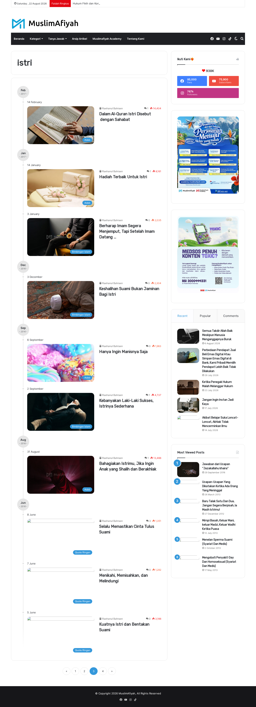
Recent (182, 316)
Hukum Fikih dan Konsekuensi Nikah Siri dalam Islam (105, 3)
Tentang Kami (135, 38)
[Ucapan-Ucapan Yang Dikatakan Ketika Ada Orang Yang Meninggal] (188, 487)
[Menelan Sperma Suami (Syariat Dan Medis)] (188, 545)
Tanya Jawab (56, 38)
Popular (205, 316)
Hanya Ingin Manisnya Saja (123, 351)
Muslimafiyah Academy (107, 38)
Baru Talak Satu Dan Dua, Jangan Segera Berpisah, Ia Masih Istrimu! (219, 505)
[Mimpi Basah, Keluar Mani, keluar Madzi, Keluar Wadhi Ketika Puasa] (188, 525)
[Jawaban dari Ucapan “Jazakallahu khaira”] (188, 469)
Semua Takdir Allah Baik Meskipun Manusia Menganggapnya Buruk (217, 335)
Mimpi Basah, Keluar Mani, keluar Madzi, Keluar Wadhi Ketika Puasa (218, 525)
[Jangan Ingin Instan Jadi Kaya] (188, 405)
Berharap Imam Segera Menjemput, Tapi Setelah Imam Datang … (127, 231)
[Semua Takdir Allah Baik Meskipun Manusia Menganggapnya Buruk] (188, 336)
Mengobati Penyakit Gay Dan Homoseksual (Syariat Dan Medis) (219, 562)
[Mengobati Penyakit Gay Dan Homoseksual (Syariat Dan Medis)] (188, 562)
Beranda (19, 38)
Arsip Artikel (79, 38)
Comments (231, 316)
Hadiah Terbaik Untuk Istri (123, 176)
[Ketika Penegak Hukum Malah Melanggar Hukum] (188, 387)
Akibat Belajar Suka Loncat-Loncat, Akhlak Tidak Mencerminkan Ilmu (220, 422)
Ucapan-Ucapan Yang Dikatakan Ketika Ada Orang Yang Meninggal (220, 486)
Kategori (35, 38)
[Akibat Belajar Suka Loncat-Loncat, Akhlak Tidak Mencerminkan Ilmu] (188, 423)
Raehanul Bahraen (112, 108)
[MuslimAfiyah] (45, 24)
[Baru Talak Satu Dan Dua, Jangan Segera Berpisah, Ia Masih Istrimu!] (188, 506)
